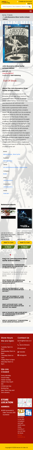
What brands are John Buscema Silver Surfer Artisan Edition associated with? (13, 281)
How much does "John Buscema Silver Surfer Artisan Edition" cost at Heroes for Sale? (14, 266)
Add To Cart (8, 242)
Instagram (22, 353)
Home (4, 15)
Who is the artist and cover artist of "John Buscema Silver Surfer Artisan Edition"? (14, 313)
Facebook (22, 346)
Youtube (22, 350)
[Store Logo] (5, 2)
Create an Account (25, 1)
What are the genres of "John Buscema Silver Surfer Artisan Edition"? (13, 297)
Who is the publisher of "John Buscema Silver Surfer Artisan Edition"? (13, 289)
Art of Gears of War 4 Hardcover (24, 233)
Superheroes (23, 167)
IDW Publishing (7, 161)
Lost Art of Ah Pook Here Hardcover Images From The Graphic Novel (8, 235)
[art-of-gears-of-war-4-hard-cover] (24, 219)
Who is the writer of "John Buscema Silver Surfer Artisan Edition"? (15, 321)
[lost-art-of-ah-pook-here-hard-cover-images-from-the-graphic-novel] (8, 213)
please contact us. (21, 434)
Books (10, 15)
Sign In (29, 4)
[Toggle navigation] (31, 11)
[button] (8, 254)
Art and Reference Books (10, 167)
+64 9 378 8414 (24, 343)
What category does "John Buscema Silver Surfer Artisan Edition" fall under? (13, 305)
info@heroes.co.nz (25, 340)
